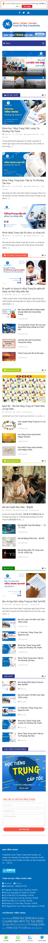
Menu (8, 43)
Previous (5, 63)
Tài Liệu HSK (21, 924)
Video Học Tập (34, 928)
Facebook (7, 883)
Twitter (18, 883)
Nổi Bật (16, 921)
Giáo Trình (7, 918)
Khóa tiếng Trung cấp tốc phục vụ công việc (23, 232)
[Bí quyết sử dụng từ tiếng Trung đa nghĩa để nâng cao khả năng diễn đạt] (24, 272)
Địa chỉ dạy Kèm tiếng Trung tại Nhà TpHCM (12, 83)
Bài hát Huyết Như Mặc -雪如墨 (17, 507)
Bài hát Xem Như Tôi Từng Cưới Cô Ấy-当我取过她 (30, 551)
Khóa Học (22, 918)
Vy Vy (17, 294)
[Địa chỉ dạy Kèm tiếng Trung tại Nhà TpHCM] (24, 585)
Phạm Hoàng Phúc (22, 510)
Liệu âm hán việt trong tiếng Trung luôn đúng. (29, 341)
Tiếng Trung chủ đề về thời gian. (31, 353)
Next (42, 63)
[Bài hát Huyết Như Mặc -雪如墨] (24, 484)
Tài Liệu (8, 924)
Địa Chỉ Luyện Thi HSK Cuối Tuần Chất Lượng (34, 83)
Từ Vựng (36, 924)
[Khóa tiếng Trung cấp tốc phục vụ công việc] (24, 216)
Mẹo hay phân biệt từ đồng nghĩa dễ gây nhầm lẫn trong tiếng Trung (31, 312)
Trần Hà (18, 412)
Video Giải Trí (17, 927)
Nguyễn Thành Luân (32, 134)
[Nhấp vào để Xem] (24, 34)
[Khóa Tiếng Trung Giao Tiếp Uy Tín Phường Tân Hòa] (24, 164)
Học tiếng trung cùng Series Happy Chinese (29, 435)
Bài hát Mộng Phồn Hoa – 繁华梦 (31, 538)
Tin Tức (34, 921)
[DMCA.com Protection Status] (9, 870)
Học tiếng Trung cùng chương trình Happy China (30, 448)
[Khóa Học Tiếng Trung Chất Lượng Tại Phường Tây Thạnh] (24, 112)
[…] (11, 146)
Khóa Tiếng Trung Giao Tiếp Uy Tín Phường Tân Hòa (30, 659)
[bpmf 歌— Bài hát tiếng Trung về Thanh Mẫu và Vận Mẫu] (24, 388)
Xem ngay (27, 6)
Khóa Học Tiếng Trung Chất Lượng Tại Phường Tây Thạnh (30, 646)
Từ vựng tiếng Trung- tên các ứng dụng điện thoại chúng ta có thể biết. (31, 327)
